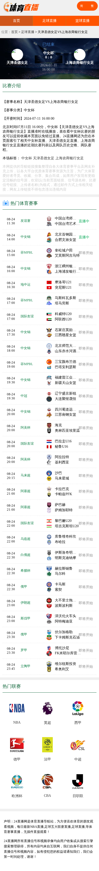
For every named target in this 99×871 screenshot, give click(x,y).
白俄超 (25, 555)
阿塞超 (25, 491)
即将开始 (86, 253)
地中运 (25, 284)
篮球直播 (82, 21)
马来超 (25, 475)
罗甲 (24, 650)
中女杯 (26, 158)
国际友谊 (27, 316)
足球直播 (49, 21)
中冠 (24, 396)
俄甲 (24, 586)
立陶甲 (25, 666)
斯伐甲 (25, 618)
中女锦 (25, 237)
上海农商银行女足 (69, 158)
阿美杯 (25, 427)
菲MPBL (27, 252)
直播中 (84, 221)
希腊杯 (25, 570)
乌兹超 (25, 539)
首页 (16, 21)
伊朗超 (25, 602)
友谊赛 (25, 221)
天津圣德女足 (43, 158)
